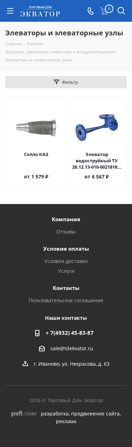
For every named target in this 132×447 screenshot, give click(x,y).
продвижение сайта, (96, 413)
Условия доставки (66, 261)
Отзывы (66, 231)
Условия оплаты (66, 248)
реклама (66, 421)
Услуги (66, 270)
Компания (66, 219)
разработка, (55, 413)
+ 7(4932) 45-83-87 (70, 332)
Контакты (66, 287)
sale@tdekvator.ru (71, 348)
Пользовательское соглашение (66, 300)
